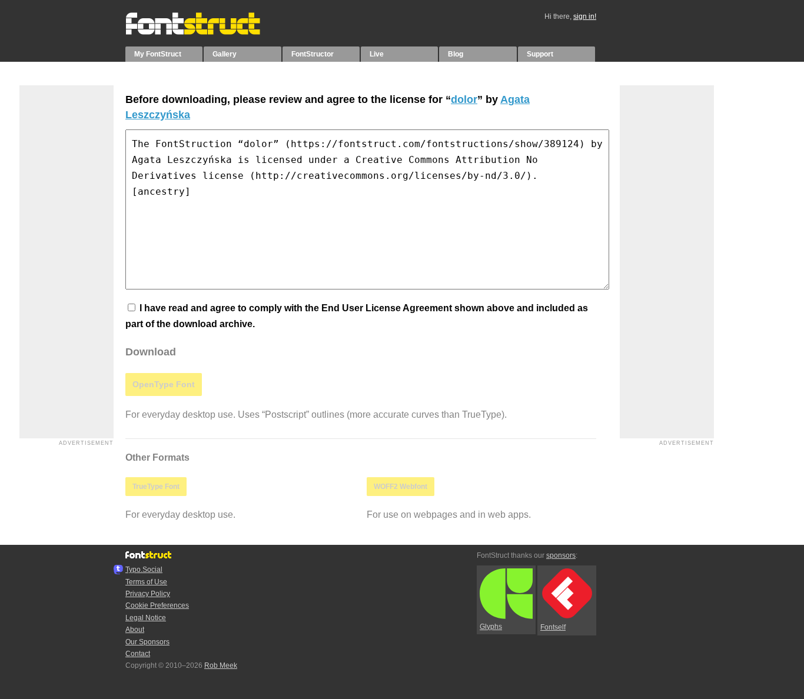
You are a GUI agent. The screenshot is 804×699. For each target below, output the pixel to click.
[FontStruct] (205, 32)
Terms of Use (146, 582)
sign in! (584, 16)
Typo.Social (143, 569)
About (134, 629)
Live (377, 54)
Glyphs (491, 627)
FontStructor (312, 54)
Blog (455, 54)
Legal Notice (145, 618)
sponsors (561, 555)
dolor (464, 99)
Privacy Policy (147, 594)
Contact (137, 654)
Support (540, 54)
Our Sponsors (147, 642)
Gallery (224, 54)
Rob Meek (220, 665)
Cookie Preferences (157, 605)
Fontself (553, 627)
